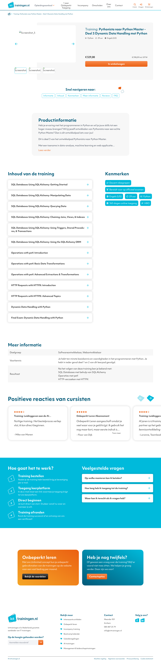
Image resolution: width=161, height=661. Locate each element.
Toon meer (116, 433)
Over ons (108, 5)
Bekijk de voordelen (35, 576)
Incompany (83, 5)
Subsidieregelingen (71, 639)
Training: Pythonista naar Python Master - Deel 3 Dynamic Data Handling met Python (43, 14)
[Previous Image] (16, 44)
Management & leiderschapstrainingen (79, 648)
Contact (119, 5)
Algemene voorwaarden (116, 659)
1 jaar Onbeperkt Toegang (66, 5)
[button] (150, 398)
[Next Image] (73, 44)
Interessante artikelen (72, 619)
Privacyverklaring (133, 659)
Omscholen (97, 5)
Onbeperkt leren (70, 624)
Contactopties (97, 576)
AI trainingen (69, 643)
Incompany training (72, 629)
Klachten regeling (100, 659)
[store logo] (18, 5)
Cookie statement (147, 659)
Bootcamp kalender (72, 634)
